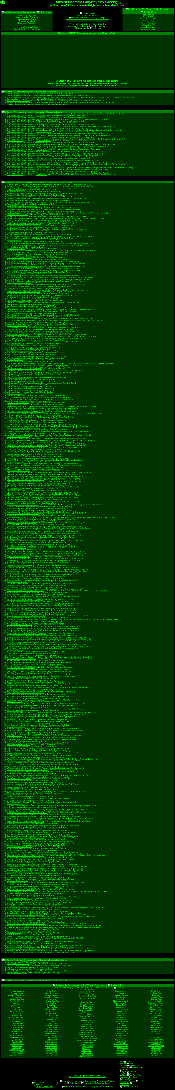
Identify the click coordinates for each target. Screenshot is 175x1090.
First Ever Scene (41, 175)
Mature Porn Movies (121, 1009)
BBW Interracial (17, 1023)
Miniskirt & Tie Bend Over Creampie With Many (23, 342)
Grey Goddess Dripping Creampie (18, 471)
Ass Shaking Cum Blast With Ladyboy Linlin (22, 700)
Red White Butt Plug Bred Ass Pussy (20, 200)
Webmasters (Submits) (127, 1081)
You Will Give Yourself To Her (46, 171)
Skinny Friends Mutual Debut (17, 908)
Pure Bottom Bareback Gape (17, 233)
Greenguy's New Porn (87, 992)
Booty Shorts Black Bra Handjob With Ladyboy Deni (25, 610)
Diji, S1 (9, 549)
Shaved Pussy (157, 999)
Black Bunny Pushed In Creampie (18, 652)
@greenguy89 (124, 1069)
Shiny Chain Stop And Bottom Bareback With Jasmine (26, 924)
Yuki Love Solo (12, 741)
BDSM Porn (17, 1031)
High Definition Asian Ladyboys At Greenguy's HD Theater (27, 97)
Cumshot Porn (51, 1021)
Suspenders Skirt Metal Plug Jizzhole (20, 840)
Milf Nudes (122, 1019)
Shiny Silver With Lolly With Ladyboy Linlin (22, 922)
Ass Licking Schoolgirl (14, 702)
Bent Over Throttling (14, 673)
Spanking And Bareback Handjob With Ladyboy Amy (25, 872)
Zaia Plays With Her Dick (16, 737)
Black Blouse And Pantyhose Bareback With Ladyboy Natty (27, 657)
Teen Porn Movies (156, 1033)
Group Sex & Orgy (86, 1022)
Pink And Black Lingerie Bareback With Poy (22, 286)
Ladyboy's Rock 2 (42, 155)
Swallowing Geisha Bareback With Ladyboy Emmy (24, 836)
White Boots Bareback (15, 773)
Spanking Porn (155, 1017)
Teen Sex (155, 1035)
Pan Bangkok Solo (13, 297)
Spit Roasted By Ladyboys (16, 868)
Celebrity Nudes (51, 1013)
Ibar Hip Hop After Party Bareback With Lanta (22, 431)
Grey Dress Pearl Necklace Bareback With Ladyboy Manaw (27, 473)
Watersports (155, 1052)
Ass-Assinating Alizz (14, 703)
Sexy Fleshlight (12, 934)
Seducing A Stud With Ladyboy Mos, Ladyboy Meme (25, 945)
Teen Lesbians (155, 1029)
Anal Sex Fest (148, 15)
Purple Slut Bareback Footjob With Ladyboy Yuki (24, 224)
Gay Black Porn (51, 1052)
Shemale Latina (156, 1005)
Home (122, 1061)
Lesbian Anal (86, 1053)
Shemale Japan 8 (42, 164)
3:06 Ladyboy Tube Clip (15, 155)
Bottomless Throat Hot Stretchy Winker (20, 601)
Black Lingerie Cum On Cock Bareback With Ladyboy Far (27, 644)
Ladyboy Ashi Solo (13, 392)
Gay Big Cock (51, 1050)
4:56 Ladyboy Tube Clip (15, 126)
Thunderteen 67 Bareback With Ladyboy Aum (22, 814)
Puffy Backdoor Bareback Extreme (19, 234)
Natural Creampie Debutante (17, 326)
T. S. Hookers (40, 116)
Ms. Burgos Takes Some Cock (17, 331)
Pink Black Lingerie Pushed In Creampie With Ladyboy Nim (27, 277)
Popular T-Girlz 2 (41, 123)
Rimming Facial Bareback (16, 190)
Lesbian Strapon (121, 995)
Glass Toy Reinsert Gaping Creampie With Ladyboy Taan (26, 492)
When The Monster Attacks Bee (18, 775)
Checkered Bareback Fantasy (17, 578)
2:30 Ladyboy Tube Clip (15, 144)
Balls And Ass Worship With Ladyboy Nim (21, 691)
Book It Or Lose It (13, 612)
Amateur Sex (17, 997)
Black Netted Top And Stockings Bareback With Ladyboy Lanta (29, 639)
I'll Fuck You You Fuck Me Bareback (19, 430)
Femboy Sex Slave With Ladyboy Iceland (21, 523)
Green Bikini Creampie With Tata (18, 483)
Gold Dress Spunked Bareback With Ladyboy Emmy (25, 487)
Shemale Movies (155, 1009)
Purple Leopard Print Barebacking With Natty (22, 225)
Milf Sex (121, 1023)
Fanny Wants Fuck (13, 528)
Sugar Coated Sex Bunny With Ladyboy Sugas (23, 848)
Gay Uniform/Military (86, 1010)
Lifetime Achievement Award (45, 144)
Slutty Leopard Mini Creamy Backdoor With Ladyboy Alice (27, 897)
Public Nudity (121, 1054)
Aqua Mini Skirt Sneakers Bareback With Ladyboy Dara (26, 718)
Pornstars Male (122, 1048)
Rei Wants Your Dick (14, 199)
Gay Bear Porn (51, 1048)
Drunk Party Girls (51, 1025)
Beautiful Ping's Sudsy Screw (17, 682)
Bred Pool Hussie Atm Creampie (18, 594)
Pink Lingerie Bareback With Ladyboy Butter (22, 270)
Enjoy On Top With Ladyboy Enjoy (19, 532)
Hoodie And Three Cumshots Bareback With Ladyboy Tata (27, 447)
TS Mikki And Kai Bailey (15, 797)
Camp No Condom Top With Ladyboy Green (22, 585)
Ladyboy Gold (12, 95)
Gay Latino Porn (86, 1004)
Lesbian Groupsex (86, 1057)
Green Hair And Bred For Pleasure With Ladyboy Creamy (26, 481)
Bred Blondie (11, 598)
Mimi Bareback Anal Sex (15, 344)
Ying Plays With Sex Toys (16, 746)
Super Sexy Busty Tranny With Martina (20, 843)
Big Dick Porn (17, 1042)
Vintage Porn (156, 1048)
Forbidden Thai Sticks (43, 135)
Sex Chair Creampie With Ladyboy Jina (20, 942)
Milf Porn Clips (148, 21)
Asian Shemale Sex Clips (16, 712)
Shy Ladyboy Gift (13, 920)
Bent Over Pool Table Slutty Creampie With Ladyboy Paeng (27, 675)
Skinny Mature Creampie (15, 906)
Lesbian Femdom (86, 1055)
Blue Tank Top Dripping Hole (17, 614)
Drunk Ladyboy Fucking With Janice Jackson (22, 537)
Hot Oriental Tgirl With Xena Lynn (18, 442)
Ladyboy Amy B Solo (14, 394)
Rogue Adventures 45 (43, 173)
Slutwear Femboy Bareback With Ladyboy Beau (23, 891)
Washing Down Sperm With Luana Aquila (21, 777)
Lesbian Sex (121, 993)
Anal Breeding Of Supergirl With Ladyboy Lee (22, 725)
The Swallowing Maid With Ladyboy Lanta (21, 832)
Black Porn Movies (17, 1056)
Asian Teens (17, 1015)
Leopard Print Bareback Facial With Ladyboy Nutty (24, 369)
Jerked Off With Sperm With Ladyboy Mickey (22, 408)
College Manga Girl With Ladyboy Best (20, 569)
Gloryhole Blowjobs (86, 1016)
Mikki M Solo (11, 349)
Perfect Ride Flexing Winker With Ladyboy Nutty (23, 292)
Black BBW (16, 1048)
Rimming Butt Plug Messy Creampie (19, 191)
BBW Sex (17, 1029)
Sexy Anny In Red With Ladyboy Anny (20, 936)
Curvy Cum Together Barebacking (18, 557)
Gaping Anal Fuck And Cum (16, 503)
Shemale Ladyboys (155, 1003)
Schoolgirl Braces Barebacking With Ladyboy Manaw (25, 949)
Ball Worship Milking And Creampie (19, 689)
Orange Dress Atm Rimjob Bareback (19, 304)
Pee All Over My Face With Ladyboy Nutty (21, 293)
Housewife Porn (87, 1030)
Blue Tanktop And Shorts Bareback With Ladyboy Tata (26, 616)
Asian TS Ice (11, 707)
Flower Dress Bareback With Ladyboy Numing (23, 514)
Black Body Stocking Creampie (18, 653)
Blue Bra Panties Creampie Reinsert (19, 625)
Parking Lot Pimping (14, 295)
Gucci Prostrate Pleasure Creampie (19, 467)
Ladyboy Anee (12, 969)
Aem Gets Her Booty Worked (17, 734)
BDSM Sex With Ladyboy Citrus (18, 684)
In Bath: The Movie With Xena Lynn (19, 421)
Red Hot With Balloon (14, 209)
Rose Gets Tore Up (13, 184)
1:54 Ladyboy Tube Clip (15, 121)
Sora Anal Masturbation (15, 875)
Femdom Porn (51, 1033)
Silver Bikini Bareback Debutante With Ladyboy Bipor (25, 915)
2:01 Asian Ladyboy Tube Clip (17, 142)
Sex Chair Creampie (14, 943)
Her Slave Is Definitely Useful (17, 453)
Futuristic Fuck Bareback (16, 507)
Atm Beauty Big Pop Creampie (17, 698)
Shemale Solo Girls (156, 1013)
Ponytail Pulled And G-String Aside (19, 242)
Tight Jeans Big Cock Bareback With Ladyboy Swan (25, 811)
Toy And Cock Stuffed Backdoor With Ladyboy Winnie (25, 802)
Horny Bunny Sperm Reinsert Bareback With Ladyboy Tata (27, 446)
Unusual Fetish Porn (156, 1046)
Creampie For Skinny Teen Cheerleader (20, 562)
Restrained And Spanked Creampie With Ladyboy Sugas (26, 193)
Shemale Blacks (155, 1001)
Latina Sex (86, 1049)
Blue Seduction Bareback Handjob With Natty (22, 619)
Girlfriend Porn (86, 1014)
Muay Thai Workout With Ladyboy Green (21, 329)
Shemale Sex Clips (148, 27)
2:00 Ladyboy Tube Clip (15, 135)
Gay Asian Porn (51, 1046)
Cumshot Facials (52, 1019)
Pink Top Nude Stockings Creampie (19, 258)
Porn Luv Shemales (14, 240)
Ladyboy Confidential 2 (43, 132)
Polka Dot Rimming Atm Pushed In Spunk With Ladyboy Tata (28, 243)
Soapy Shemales (42, 151)
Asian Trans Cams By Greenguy (18, 101)
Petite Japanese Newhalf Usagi (18, 964)
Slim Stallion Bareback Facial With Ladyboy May (24, 902)
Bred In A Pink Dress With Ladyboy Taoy (21, 596)
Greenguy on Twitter (87, 998)
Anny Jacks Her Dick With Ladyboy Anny (21, 723)
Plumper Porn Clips (148, 23)
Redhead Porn (155, 993)
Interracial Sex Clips (148, 19)
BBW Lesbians (18, 1025)
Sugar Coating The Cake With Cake (19, 847)
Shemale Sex (155, 1011)
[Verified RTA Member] (94, 1083)
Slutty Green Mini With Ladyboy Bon (19, 899)
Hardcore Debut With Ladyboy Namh (19, 464)
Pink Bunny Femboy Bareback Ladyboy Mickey (23, 276)
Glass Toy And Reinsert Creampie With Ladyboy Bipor (25, 494)
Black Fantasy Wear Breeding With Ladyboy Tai (23, 648)
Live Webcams (125, 1067)
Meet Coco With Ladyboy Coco (18, 354)
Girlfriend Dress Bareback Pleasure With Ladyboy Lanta (26, 501)
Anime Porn (17, 1005)
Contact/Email (124, 1085)
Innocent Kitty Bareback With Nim (19, 415)
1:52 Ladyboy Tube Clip (15, 119)
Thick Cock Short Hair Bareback (18, 823)
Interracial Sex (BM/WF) (86, 1041)
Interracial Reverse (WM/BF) (86, 1038)
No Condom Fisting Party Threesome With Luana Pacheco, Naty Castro (32, 320)
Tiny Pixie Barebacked (15, 807)
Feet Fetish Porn (51, 1031)
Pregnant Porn (121, 1052)
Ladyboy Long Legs (42, 128)
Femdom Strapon (51, 1035)
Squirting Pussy (156, 1019)
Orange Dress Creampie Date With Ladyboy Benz (24, 302)
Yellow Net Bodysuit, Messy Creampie (20, 750)
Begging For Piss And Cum (16, 678)
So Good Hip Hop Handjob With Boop (20, 877)
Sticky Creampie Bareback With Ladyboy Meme (23, 863)
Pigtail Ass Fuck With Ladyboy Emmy (20, 290)
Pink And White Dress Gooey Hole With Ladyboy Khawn (26, 285)
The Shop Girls (41, 146)
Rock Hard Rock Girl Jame (16, 186)
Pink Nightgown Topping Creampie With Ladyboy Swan (26, 268)
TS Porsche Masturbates (15, 793)
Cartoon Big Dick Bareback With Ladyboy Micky (23, 584)
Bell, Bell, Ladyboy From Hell (17, 973)
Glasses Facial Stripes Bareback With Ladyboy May (25, 496)
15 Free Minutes (115, 97)
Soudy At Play (12, 874)
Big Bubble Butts (16, 1040)
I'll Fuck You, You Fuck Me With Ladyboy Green (23, 428)
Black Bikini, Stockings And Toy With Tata (21, 659)
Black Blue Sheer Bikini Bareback (18, 655)
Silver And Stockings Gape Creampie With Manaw (24, 917)
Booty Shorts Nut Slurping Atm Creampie (21, 605)
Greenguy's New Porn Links (27, 17)
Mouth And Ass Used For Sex (17, 335)
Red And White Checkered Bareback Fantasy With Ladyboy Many (29, 218)
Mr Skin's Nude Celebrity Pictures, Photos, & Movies (87, 1077)
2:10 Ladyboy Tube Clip (15, 148)
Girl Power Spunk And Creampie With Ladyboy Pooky (25, 498)
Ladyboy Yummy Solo (14, 374)
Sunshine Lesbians (148, 29)
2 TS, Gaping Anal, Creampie (17, 789)
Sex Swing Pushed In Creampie (18, 940)
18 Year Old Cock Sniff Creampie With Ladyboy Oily (25, 308)
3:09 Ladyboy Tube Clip (15, 159)
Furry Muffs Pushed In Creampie (18, 508)
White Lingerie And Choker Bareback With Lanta (23, 772)
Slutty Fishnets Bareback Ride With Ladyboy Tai (24, 900)
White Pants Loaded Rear (16, 766)
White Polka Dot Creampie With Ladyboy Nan (22, 764)
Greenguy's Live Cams (27, 19)
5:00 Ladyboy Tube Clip (15, 130)
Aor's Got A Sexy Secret (15, 721)
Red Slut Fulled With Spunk (16, 204)
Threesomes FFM (157, 1040)
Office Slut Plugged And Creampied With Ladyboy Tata (26, 311)
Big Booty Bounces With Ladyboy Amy (20, 669)
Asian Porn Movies (17, 1011)
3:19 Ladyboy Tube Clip (15, 171)
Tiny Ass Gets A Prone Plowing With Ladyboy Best (24, 809)
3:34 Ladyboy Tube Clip (15, 166)
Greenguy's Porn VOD (27, 23)
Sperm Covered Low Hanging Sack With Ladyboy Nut (25, 870)
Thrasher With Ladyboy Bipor (17, 820)
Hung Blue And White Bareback (18, 437)
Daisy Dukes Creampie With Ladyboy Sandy (22, 555)
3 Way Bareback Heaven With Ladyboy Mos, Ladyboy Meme (28, 818)
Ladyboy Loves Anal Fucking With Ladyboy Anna (24, 383)
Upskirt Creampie (13, 788)
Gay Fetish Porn (51, 1054)
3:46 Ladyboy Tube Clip (15, 173)
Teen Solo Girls (157, 1038)
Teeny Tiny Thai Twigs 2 (44, 159)
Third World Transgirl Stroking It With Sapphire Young (25, 822)
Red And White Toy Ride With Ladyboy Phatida (23, 216)
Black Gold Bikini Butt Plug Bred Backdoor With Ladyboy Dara (28, 646)
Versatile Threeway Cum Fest (17, 782)
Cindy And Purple (13, 575)
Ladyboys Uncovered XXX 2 (45, 168)
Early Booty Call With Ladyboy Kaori (19, 535)
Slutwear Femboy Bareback (16, 893)
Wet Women (156, 1056)
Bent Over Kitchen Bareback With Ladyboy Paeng (24, 677)
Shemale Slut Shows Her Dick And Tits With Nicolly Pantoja (28, 925)
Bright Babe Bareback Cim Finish (18, 592)
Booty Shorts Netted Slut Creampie (19, 607)
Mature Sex (121, 1011)
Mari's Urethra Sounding (15, 358)
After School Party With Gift (16, 732)
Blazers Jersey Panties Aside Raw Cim (20, 635)
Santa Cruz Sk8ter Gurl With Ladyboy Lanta (22, 952)
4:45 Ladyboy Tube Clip (15, 125)
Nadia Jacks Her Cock (15, 327)
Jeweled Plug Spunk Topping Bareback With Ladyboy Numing (28, 406)
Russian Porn (157, 997)
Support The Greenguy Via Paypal (27, 29)
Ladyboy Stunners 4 (43, 166)
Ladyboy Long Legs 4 (43, 169)
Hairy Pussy (86, 1024)
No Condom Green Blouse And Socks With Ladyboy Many (27, 319)
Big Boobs (17, 1033)
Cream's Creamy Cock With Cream (19, 560)
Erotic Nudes (53, 1027)
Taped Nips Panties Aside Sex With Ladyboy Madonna (26, 825)
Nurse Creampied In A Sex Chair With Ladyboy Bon (24, 315)
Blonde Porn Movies (51, 997)
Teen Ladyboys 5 (42, 150)
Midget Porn (121, 1013)
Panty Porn (121, 1031)
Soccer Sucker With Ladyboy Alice (19, 879)
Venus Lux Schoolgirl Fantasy (17, 786)
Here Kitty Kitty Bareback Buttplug (19, 456)
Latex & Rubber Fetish (86, 1043)
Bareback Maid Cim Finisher (17, 686)
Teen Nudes (155, 1031)
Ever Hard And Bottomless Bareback (19, 530)
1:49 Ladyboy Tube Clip (15, 116)
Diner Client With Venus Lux (16, 546)
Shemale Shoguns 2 (43, 130)
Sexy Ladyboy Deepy (14, 933)
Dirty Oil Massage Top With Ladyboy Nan (21, 544)
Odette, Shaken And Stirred (16, 313)
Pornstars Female (121, 1046)
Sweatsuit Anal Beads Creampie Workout (21, 831)
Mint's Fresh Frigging (14, 340)
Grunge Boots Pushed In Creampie (19, 469)
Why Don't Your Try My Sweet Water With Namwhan (25, 761)
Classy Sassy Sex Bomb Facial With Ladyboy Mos (24, 571)
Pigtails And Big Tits (14, 288)
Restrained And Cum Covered (17, 195)
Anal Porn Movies (17, 1001)
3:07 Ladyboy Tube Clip (15, 157)
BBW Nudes (18, 1027)
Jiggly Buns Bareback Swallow (17, 404)
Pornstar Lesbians (121, 1044)
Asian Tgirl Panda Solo (15, 711)
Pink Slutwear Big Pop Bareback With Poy (21, 265)
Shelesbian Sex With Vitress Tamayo (20, 927)
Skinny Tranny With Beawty (16, 904)
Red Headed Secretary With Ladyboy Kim (21, 213)
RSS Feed (123, 1075)
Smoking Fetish (157, 1015)
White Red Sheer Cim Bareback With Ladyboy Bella (25, 763)
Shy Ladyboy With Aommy (16, 918)
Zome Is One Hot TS (14, 736)
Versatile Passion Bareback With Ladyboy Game (24, 784)
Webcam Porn (156, 1054)
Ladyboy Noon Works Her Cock (18, 378)
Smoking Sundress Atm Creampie (18, 888)
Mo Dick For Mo (12, 338)
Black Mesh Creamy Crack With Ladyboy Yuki (23, 641)
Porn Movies (121, 1042)
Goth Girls (86, 1018)
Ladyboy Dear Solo (13, 390)
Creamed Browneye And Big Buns (18, 564)
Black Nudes (18, 1054)
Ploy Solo (10, 247)
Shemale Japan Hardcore (16, 102)
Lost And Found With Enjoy (16, 365)
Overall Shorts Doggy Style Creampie (20, 299)
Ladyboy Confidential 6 (43, 157)
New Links (123, 1063)
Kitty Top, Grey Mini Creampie (17, 397)
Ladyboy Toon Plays (14, 376)
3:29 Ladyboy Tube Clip (15, 160)
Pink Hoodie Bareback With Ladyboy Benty (22, 272)
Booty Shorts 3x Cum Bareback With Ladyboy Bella (25, 603)
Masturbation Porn (121, 1003)
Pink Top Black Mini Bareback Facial (20, 259)
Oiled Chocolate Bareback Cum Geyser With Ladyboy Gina (27, 310)
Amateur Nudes (17, 993)
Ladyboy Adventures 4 (43, 119)
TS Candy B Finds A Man (16, 800)
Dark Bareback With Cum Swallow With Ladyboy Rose (26, 551)
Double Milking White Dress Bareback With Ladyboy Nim (26, 541)
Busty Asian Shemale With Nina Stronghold (22, 589)
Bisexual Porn (17, 1046)
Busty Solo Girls (52, 1009)
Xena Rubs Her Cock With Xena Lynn (20, 755)
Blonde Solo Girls (52, 1001)
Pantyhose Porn (121, 1033)
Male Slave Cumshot (14, 361)
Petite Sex (121, 1038)
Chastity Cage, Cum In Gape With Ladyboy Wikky (24, 580)
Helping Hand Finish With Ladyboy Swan (21, 458)
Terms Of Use (124, 1083)
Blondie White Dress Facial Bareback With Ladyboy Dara (26, 634)
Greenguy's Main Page (27, 15)
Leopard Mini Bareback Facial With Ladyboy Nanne (24, 370)
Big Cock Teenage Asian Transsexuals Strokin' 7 (52, 139)
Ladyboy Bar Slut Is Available (17, 967)
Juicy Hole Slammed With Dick (18, 403)
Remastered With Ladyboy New (18, 197)
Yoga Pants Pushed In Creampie (18, 745)
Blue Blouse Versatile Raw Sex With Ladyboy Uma (24, 626)
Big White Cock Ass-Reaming (17, 660)
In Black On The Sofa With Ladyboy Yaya (21, 417)
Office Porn (122, 1025)
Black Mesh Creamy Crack (16, 643)
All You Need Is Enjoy (14, 730)
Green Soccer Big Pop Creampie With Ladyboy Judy (25, 476)
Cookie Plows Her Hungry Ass (17, 566)
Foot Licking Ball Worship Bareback (19, 510)
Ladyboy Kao (11, 385)
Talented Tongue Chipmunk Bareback (20, 827)
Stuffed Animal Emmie (15, 854)
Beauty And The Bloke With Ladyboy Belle (21, 680)
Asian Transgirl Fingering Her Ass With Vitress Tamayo (26, 709)
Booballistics (148, 17)
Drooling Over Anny (13, 539)
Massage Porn (121, 999)
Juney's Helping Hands (15, 401)
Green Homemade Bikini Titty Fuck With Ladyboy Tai (25, 480)
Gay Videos (86, 1012)
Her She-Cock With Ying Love (17, 455)
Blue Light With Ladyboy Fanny (18, 621)
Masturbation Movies (121, 1001)
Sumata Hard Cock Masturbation (18, 845)
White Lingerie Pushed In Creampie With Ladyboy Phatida (27, 768)
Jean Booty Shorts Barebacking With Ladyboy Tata (24, 413)
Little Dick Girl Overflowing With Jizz (19, 367)
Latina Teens (86, 1051)
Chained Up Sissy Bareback (17, 582)
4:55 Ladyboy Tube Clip (15, 128)
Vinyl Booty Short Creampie (16, 780)
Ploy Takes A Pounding (15, 245)
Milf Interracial (121, 1015)
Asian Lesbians (17, 1007)
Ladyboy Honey (12, 388)
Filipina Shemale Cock (15, 521)
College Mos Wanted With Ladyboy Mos (21, 567)
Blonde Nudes (51, 995)
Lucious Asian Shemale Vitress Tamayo (21, 363)
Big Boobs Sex (17, 1038)
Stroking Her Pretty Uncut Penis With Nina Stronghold (25, 856)
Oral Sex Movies (121, 1029)
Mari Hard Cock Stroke (15, 360)
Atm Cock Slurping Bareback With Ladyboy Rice (24, 696)
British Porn (51, 1005)
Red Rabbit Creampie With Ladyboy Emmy (22, 206)
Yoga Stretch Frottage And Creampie (19, 743)
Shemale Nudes (156, 1007)
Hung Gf (10, 435)
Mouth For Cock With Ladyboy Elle (19, 333)
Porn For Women (121, 1040)
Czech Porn (52, 1023)
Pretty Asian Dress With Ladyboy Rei (20, 238)
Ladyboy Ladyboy (13, 94)
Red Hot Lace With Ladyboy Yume (19, 211)
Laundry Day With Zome (15, 372)
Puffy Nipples (122, 1056)
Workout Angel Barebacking (16, 757)
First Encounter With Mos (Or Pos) (19, 517)
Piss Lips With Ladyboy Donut (17, 254)
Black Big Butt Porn (17, 1050)
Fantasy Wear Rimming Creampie (18, 524)
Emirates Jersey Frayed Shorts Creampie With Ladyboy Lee (28, 533)
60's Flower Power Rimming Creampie (20, 911)
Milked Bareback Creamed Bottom (19, 347)
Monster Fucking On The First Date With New (23, 336)
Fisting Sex (52, 1038)
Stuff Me (10, 852)
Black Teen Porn (51, 993)
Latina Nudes (87, 1047)
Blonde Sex (51, 999)
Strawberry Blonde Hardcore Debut (19, 859)
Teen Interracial (156, 1027)
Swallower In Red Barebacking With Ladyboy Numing (25, 838)
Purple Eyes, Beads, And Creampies (19, 227)
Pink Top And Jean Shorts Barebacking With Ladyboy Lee (27, 261)
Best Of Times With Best (16, 671)
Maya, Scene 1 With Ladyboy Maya (19, 356)
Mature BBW (121, 1005)
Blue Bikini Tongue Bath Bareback (19, 632)
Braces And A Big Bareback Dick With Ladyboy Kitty (25, 600)
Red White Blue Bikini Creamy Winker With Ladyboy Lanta (27, 202)
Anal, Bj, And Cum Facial (16, 727)
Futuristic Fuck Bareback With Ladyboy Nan (22, 505)
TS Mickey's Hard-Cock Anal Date (19, 798)
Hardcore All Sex (86, 1028)
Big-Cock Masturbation (15, 664)
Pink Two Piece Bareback (16, 256)
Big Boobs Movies (17, 1035)
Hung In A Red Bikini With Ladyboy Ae (20, 433)
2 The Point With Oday (15, 791)
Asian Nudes (18, 1009)
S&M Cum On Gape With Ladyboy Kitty (21, 890)
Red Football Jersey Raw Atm (17, 215)
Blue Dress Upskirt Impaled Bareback (20, 623)
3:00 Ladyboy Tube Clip (15, 151)
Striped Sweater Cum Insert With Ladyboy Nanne (24, 857)
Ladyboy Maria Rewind (15, 381)
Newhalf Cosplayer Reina (15, 965)
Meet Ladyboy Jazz (14, 353)
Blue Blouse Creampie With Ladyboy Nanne (22, 630)
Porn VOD (123, 1065)
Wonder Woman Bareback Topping (19, 759)
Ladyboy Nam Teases (14, 379)
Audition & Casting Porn (18, 1017)
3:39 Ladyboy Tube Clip (15, 164)
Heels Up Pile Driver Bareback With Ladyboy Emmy (25, 460)
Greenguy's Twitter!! (27, 21)
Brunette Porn (52, 1007)
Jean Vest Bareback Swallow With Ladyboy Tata (23, 410)
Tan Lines (157, 1023)
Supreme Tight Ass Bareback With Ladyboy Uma (24, 841)
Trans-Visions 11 (41, 153)
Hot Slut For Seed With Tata (17, 440)
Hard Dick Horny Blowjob (15, 462)
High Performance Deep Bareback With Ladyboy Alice (25, 451)
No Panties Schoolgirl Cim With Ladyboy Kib (22, 317)
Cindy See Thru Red (14, 573)
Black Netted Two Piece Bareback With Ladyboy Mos (25, 637)
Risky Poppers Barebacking (16, 188)
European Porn (51, 1029)
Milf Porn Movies (121, 1021)
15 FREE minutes (69, 86)
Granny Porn (86, 1020)
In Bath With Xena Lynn (15, 419)
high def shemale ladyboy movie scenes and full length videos (96, 83)
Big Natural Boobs (17, 1044)
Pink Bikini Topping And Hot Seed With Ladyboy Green (26, 279)
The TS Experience (47, 162)
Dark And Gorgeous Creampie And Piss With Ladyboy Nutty (27, 553)
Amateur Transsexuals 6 (48, 114)
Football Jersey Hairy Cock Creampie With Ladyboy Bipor (27, 512)
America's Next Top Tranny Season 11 (49, 126)
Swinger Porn (155, 1021)
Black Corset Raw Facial (15, 650)
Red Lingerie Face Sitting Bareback (19, 208)
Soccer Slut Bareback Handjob (17, 881)
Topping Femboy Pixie (14, 804)
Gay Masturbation (86, 1006)
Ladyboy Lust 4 (41, 134)
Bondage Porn (51, 1003)
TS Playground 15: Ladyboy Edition (48, 121)
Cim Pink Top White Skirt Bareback (19, 576)
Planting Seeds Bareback (16, 249)
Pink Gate (10, 274)
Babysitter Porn (17, 1021)
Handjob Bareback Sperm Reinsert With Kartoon (23, 465)
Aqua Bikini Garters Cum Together (19, 720)
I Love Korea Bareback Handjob (18, 426)
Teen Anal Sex (155, 1025)
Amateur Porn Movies (16, 995)
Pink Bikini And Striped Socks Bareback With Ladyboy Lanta (28, 281)
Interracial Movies (86, 1036)
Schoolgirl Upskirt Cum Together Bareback (21, 947)
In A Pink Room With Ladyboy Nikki (19, 424)
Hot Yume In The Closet (15, 438)
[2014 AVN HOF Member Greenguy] (45, 1083)
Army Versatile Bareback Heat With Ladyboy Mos (24, 714)
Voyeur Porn (156, 1050)
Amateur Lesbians (17, 991)
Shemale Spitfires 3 (42, 125)
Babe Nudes (18, 1019)
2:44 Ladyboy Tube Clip (15, 150)
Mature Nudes (121, 1007)
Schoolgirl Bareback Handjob (17, 951)
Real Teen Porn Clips (148, 25)
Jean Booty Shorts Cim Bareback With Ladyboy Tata (25, 412)
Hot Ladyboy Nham (13, 971)
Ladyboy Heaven (41, 160)
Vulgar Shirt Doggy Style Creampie (19, 779)
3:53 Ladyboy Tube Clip (15, 175)
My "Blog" (123, 1073)
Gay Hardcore (51, 1056)
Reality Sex (155, 991)
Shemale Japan (12, 104)
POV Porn (121, 1050)
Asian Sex (17, 1013)
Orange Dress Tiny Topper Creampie (19, 301)
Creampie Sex (51, 1017)
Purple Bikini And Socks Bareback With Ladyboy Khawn (26, 231)
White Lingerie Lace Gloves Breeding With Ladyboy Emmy (27, 770)
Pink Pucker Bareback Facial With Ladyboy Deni (24, 267)
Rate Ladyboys (12, 962)
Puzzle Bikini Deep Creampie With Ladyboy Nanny (24, 222)
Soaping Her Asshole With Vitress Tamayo (21, 883)
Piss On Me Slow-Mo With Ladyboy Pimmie (22, 252)
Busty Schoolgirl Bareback (16, 587)
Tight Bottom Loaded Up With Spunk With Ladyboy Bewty (27, 813)
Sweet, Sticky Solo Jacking (16, 829)
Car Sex (52, 1011)
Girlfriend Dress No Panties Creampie (20, 499)
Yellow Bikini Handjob (14, 754)
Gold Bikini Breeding (14, 489)
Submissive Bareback (14, 850)
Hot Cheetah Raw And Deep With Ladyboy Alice (23, 444)
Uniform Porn (156, 1044)
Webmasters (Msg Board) (128, 1077)
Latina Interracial (86, 1045)
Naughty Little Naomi (14, 324)
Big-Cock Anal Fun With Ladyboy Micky (21, 668)
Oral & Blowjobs (121, 1027)
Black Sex (51, 991)
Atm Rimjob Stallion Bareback (17, 695)
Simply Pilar (11, 913)
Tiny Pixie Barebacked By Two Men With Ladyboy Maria (26, 806)
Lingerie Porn (121, 997)
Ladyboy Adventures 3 (43, 141)
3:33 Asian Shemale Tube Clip (17, 162)
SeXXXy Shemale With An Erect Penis (20, 938)
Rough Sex (155, 995)
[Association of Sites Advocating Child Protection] (87, 1081)
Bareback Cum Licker (14, 687)
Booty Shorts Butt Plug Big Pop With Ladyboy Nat (24, 609)
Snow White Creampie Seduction (18, 884)
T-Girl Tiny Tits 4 (46, 142)
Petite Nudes (121, 1035)
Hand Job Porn (86, 1026)
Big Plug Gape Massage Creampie (19, 662)
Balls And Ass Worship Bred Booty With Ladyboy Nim (25, 693)
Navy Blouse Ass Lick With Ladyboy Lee (21, 322)
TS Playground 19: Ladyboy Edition (48, 148)
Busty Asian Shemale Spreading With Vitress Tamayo (25, 591)
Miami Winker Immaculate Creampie (19, 351)
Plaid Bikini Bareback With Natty (18, 250)
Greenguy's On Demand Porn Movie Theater (94, 80)
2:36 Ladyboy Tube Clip (15, 146)
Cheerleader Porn (51, 1015)
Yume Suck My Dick (14, 739)
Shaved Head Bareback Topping (18, 929)
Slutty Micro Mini (13, 895)
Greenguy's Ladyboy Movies (17, 99)
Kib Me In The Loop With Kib (17, 399)
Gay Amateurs (51, 1044)
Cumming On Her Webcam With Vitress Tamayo (23, 558)
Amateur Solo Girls (17, 999)
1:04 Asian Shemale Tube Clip (17, 114)
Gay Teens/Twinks (86, 1008)
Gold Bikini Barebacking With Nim (18, 490)
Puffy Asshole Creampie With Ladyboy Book (22, 236)
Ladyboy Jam (11, 387)
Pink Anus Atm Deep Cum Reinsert (19, 283)
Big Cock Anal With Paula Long (18, 666)
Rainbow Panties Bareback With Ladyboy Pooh (23, 220)
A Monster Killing (13, 729)
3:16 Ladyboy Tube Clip (15, 168)
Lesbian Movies (121, 991)
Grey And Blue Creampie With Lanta (19, 474)
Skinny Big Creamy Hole (15, 909)
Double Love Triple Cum (15, 542)
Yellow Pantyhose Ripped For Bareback (20, 748)
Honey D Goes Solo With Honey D (19, 449)
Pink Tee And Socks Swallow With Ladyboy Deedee (25, 263)
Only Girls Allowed (13, 306)
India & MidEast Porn (86, 1032)
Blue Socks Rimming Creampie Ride (19, 618)
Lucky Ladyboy (41, 137)
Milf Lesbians (121, 1017)
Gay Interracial (86, 1002)
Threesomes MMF (155, 1042)
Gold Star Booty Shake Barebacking (19, 485)
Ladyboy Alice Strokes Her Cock (18, 396)
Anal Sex (16, 1003)
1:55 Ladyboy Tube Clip (15, 123)
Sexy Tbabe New (13, 931)
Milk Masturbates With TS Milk (17, 345)
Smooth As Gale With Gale (16, 886)
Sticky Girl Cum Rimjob (15, 861)
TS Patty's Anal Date (14, 795)
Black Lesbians (17, 1052)
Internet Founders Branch (44, 1087)
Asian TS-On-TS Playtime (16, 705)
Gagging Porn (51, 1040)
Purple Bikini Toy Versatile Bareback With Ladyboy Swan (26, 229)
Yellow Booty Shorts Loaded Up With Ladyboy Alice (25, 752)
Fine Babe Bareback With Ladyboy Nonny (21, 519)
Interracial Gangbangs (86, 1034)
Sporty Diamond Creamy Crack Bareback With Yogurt (25, 866)
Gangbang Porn (51, 1042)
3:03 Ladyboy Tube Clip (15, 153)
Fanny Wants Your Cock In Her (18, 526)
